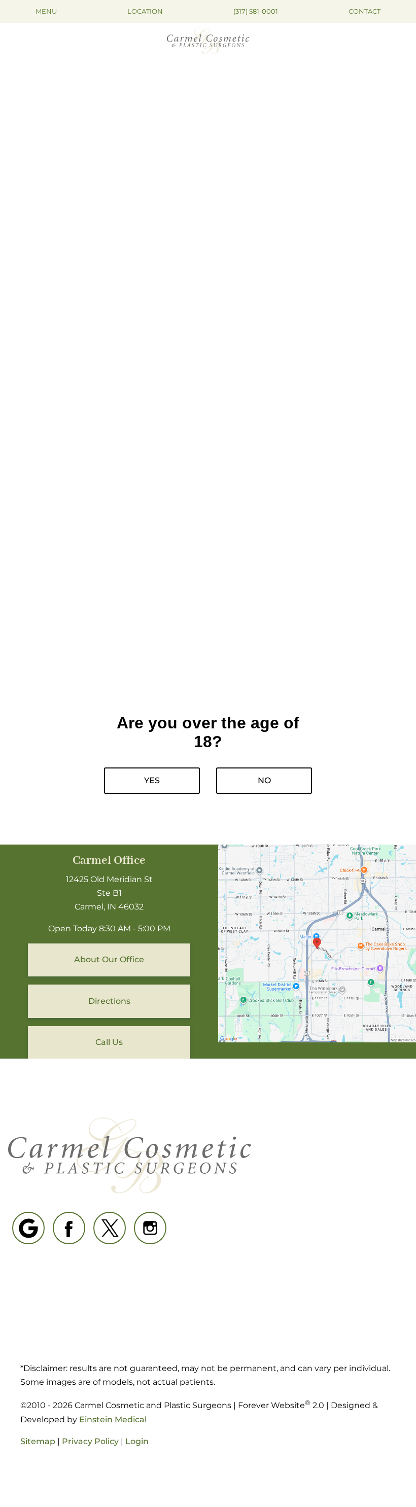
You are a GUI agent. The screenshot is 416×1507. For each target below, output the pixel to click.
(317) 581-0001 (255, 11)
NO (264, 780)
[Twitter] (109, 1228)
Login (137, 1441)
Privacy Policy (90, 1441)
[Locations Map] (317, 943)
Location (145, 11)
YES (152, 780)
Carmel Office (109, 860)
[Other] (28, 1228)
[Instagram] (150, 1228)
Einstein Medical (113, 1419)
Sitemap (37, 1441)
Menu (46, 11)
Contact (364, 11)
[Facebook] (69, 1228)
